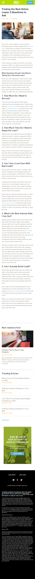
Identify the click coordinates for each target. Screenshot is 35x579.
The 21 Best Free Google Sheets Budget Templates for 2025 (16, 400)
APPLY (30, 2)
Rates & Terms (6, 510)
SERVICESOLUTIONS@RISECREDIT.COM (12, 494)
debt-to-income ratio (8, 203)
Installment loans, (12, 108)
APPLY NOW (22, 474)
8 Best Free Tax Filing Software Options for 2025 (16, 379)
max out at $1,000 (12, 106)
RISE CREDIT (12, 474)
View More (5, 420)
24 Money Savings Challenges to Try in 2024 (15, 410)
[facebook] (17, 480)
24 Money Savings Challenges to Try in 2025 (15, 390)
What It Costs (16, 525)
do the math (28, 230)
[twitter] (21, 480)
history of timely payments (17, 291)
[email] (13, 480)
